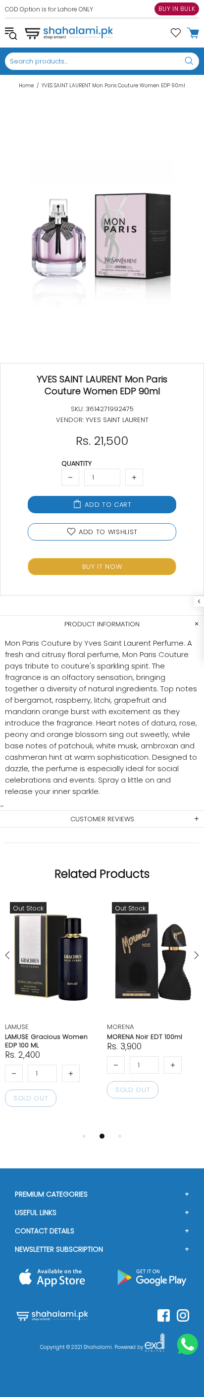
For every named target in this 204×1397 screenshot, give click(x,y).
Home (26, 85)
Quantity (76, 463)
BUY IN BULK (177, 8)
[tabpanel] (51, 1013)
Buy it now (102, 566)
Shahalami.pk (68, 32)
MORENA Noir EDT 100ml (144, 1037)
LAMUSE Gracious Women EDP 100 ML (46, 1041)
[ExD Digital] (154, 1347)
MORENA (120, 1027)
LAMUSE (17, 1027)
